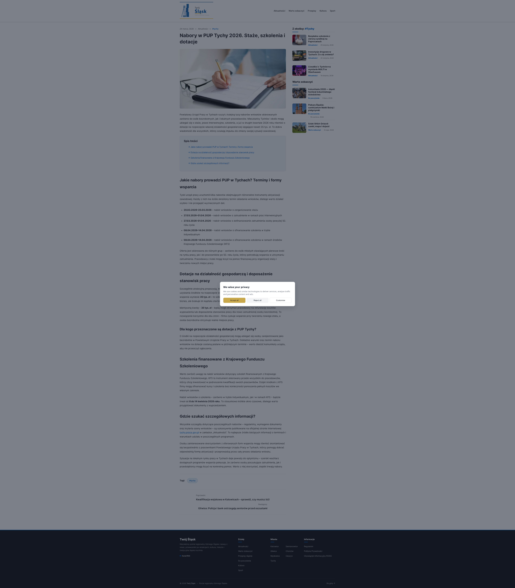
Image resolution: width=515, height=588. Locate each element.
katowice (275, 546)
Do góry (331, 583)
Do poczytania (313, 98)
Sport (332, 11)
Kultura (323, 11)
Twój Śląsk (188, 539)
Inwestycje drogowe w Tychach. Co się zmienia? (321, 53)
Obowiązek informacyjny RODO (318, 556)
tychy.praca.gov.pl (189, 432)
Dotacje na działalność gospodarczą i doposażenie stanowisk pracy (222, 152)
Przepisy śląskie (245, 556)
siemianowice (292, 546)
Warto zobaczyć (296, 11)
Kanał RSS (186, 556)
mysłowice (275, 556)
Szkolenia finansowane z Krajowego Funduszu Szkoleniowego (220, 157)
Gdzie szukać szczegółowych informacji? (210, 163)
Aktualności (279, 11)
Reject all (257, 300)
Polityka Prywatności (313, 551)
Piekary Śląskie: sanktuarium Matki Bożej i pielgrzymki (321, 107)
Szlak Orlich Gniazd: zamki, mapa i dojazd (318, 125)
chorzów (289, 551)
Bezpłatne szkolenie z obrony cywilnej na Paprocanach (319, 39)
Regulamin (308, 546)
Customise (280, 300)
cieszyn (289, 556)
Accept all (234, 300)
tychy (273, 561)
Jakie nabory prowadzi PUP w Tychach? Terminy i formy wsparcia (222, 147)
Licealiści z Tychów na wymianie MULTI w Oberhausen (319, 69)
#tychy (192, 480)
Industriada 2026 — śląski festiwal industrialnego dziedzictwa (321, 92)
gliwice (274, 551)
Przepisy (312, 11)
